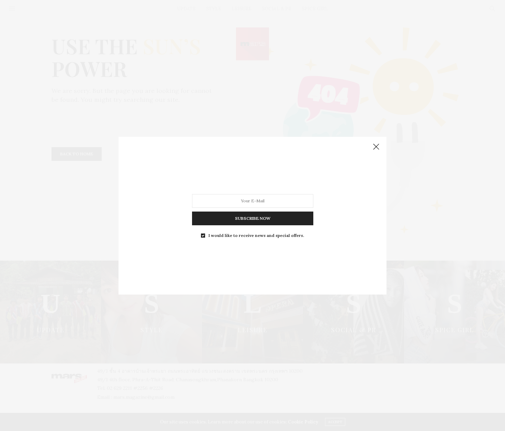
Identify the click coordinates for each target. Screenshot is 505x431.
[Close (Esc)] (376, 147)
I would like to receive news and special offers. (256, 235)
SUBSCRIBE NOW (252, 217)
